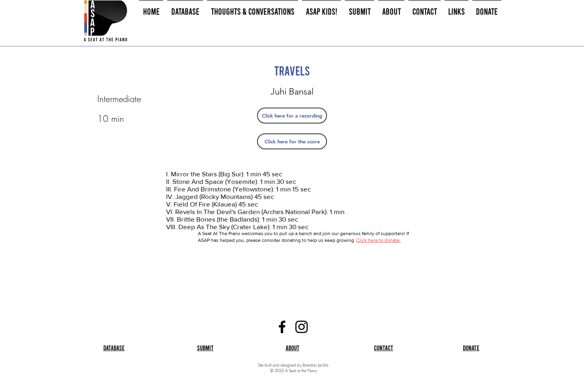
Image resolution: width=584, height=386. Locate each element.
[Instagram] (301, 326)
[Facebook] (282, 326)
